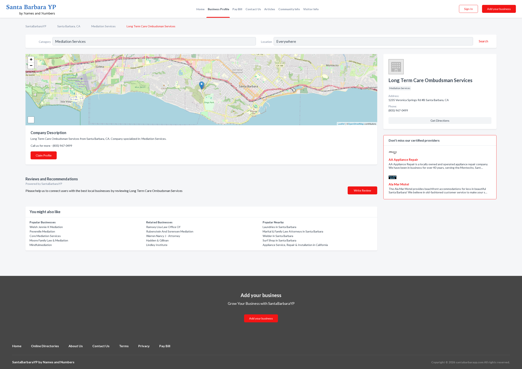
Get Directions (439, 120)
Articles (269, 9)
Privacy (144, 346)
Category (45, 41)
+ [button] (31, 59)
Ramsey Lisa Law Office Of (163, 227)
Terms (124, 346)
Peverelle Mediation (42, 231)
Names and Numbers (58, 362)
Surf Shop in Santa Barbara (279, 240)
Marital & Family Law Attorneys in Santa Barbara (293, 231)
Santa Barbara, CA (68, 26)
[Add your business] (261, 313)
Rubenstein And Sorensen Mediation (169, 231)
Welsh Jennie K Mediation (46, 227)
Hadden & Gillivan (157, 240)
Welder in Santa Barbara (278, 236)
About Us (76, 346)
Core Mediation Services (45, 236)
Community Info (289, 9)
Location (266, 41)
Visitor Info (311, 9)
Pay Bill (237, 9)
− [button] (31, 65)
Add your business (499, 9)
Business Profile (218, 9)
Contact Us (253, 9)
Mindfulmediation (41, 245)
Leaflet (341, 123)
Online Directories (45, 346)
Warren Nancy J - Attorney (163, 236)
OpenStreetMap (356, 123)
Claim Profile (44, 155)
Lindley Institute (156, 245)
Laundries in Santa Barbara (279, 227)
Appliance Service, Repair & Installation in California (295, 245)
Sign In (468, 9)
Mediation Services (103, 26)
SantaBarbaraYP (35, 26)
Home (200, 9)
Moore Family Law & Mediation (49, 240)
